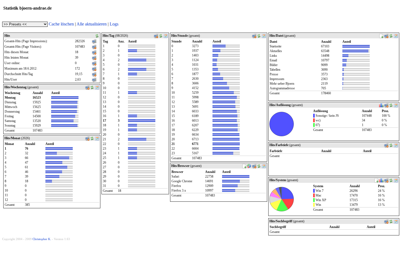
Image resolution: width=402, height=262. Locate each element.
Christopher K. (42, 239)
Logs (114, 24)
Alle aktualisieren (92, 24)
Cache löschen (61, 24)
